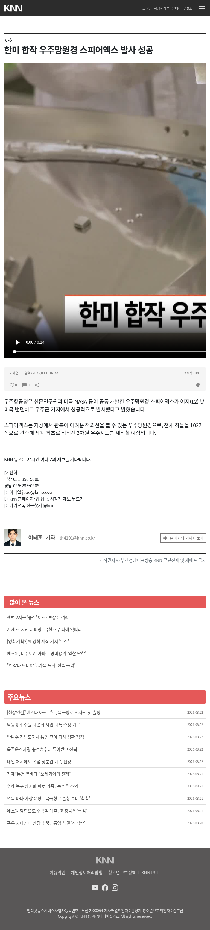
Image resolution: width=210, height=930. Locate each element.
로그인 (146, 8)
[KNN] (13, 7)
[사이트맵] (202, 9)
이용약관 (57, 872)
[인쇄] (198, 384)
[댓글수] (24, 384)
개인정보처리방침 (87, 872)
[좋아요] (12, 384)
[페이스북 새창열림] (105, 887)
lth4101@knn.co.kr (76, 537)
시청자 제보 (161, 8)
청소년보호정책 (122, 872)
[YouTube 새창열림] (96, 887)
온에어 (176, 8)
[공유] (37, 384)
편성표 (187, 8)
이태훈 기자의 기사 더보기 (183, 538)
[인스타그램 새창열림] (115, 887)
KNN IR (148, 872)
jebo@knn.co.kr (37, 492)
